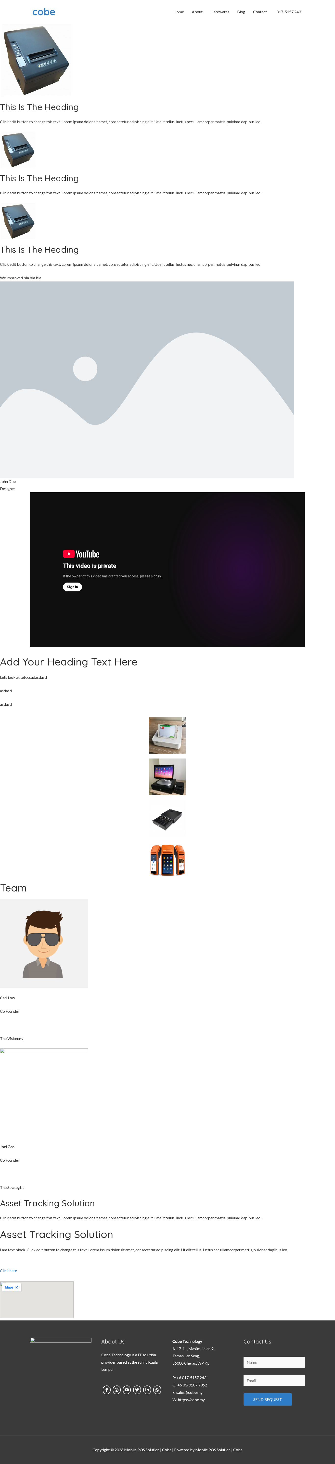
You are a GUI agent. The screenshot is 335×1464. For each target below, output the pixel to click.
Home (178, 11)
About (197, 11)
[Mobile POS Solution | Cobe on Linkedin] (147, 1389)
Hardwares (219, 11)
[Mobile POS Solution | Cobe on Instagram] (117, 1389)
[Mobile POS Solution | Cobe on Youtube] (127, 1389)
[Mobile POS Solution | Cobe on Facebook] (107, 1389)
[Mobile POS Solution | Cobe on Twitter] (137, 1389)
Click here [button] (8, 1270)
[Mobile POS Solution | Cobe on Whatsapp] (157, 1389)
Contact (260, 11)
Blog (241, 11)
